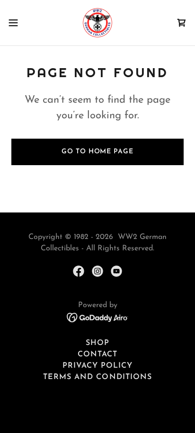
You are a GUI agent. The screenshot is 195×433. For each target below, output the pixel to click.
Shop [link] (97, 343)
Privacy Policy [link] (97, 366)
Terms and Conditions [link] (97, 377)
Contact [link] (97, 354)
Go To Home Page (97, 151)
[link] (97, 23)
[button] (18, 22)
